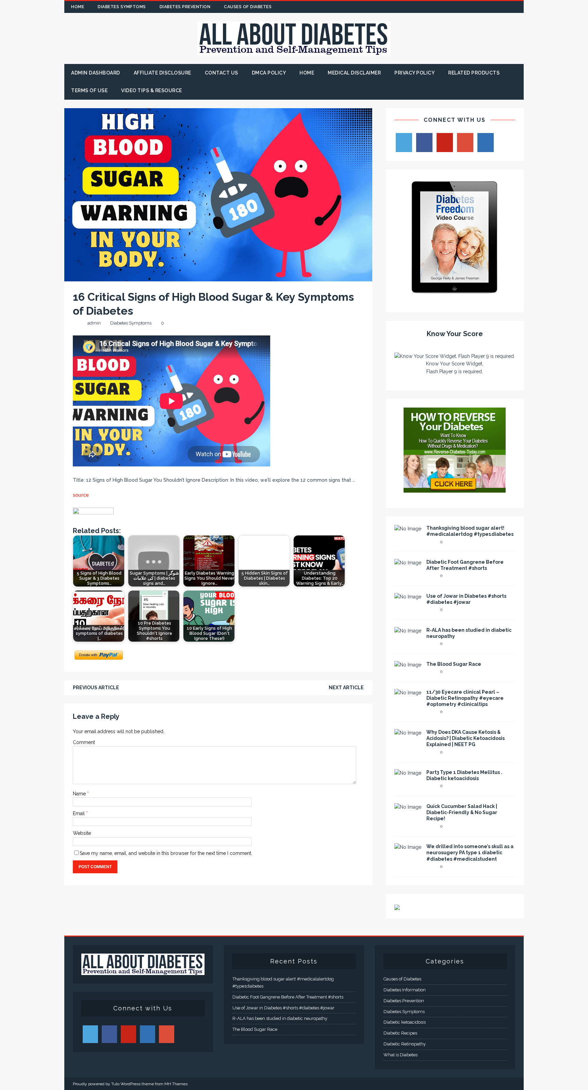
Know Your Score (455, 334)
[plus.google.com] (491, 7)
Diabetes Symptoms (122, 6)
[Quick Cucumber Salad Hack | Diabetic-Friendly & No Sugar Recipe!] (407, 807)
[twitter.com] (478, 7)
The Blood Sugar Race (453, 664)
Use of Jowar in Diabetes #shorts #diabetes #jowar (283, 1007)
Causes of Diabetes (248, 6)
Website (82, 833)
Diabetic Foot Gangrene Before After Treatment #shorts (287, 997)
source (81, 495)
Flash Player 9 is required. (454, 371)
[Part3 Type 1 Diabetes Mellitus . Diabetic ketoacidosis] (407, 773)
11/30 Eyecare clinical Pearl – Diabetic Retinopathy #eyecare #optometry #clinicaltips (465, 698)
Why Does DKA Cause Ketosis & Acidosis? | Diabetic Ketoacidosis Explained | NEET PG (465, 738)
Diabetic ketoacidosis (404, 1022)
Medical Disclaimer (354, 73)
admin (94, 323)
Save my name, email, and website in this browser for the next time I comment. (166, 853)
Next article (346, 687)
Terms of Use (89, 90)
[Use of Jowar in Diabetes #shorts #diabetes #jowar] (407, 596)
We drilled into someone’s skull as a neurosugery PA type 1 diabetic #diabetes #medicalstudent (469, 852)
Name (80, 793)
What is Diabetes (400, 1054)
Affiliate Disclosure (162, 73)
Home (77, 6)
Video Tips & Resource (151, 90)
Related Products (474, 73)
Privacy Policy (414, 73)
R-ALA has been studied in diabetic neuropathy (279, 1018)
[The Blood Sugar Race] (407, 664)
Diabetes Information (404, 989)
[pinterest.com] (504, 7)
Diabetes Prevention (185, 6)
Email (79, 813)
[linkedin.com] (518, 7)
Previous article (96, 687)
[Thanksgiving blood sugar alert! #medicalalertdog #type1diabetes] (407, 528)
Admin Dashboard (95, 73)
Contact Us (221, 73)
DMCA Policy (269, 73)
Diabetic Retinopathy (404, 1043)
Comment (84, 742)
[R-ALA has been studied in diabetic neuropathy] (407, 630)
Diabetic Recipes (400, 1033)
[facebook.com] (465, 7)
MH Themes (175, 1083)
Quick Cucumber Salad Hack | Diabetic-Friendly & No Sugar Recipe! (461, 812)
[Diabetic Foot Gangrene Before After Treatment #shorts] (407, 562)
